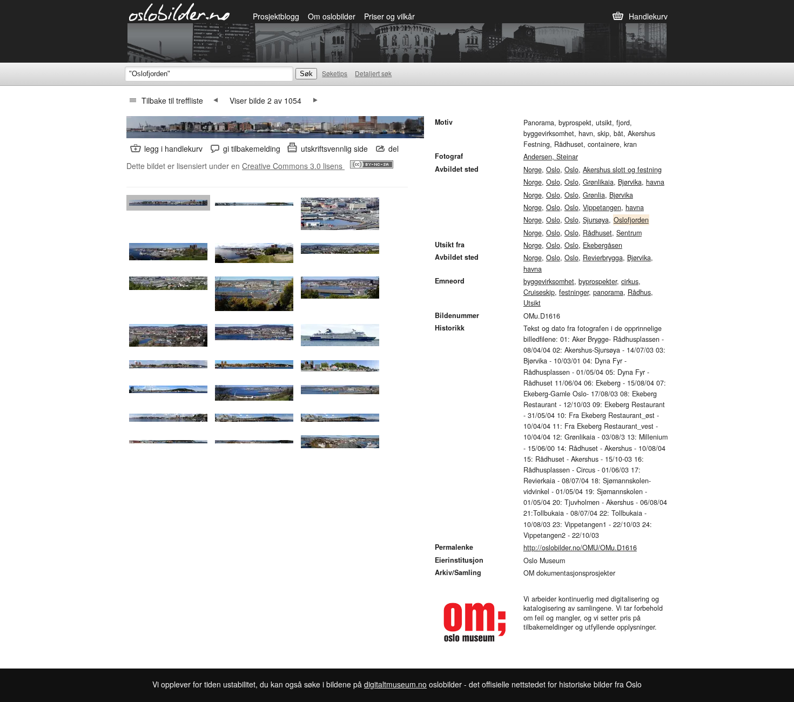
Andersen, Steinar (550, 156)
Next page (315, 100)
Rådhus (639, 292)
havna (655, 182)
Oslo (553, 169)
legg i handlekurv (173, 148)
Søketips (334, 73)
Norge (532, 169)
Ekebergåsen (602, 245)
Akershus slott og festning (622, 169)
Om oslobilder (331, 16)
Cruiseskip (539, 292)
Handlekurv (648, 16)
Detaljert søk (373, 73)
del (393, 148)
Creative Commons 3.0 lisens (293, 165)
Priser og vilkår (389, 16)
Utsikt (532, 303)
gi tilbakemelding (251, 148)
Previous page (215, 100)
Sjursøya (596, 220)
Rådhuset (597, 233)
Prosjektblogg (276, 16)
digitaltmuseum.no (395, 684)
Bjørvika (630, 182)
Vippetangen (602, 207)
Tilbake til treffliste (172, 100)
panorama (608, 292)
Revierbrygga (603, 257)
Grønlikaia (598, 182)
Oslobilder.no (179, 11)
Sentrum (629, 233)
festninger (574, 292)
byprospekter (597, 281)
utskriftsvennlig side (334, 148)
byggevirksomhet (548, 281)
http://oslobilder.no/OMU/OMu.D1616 (580, 547)
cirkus (629, 281)
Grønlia (594, 195)
